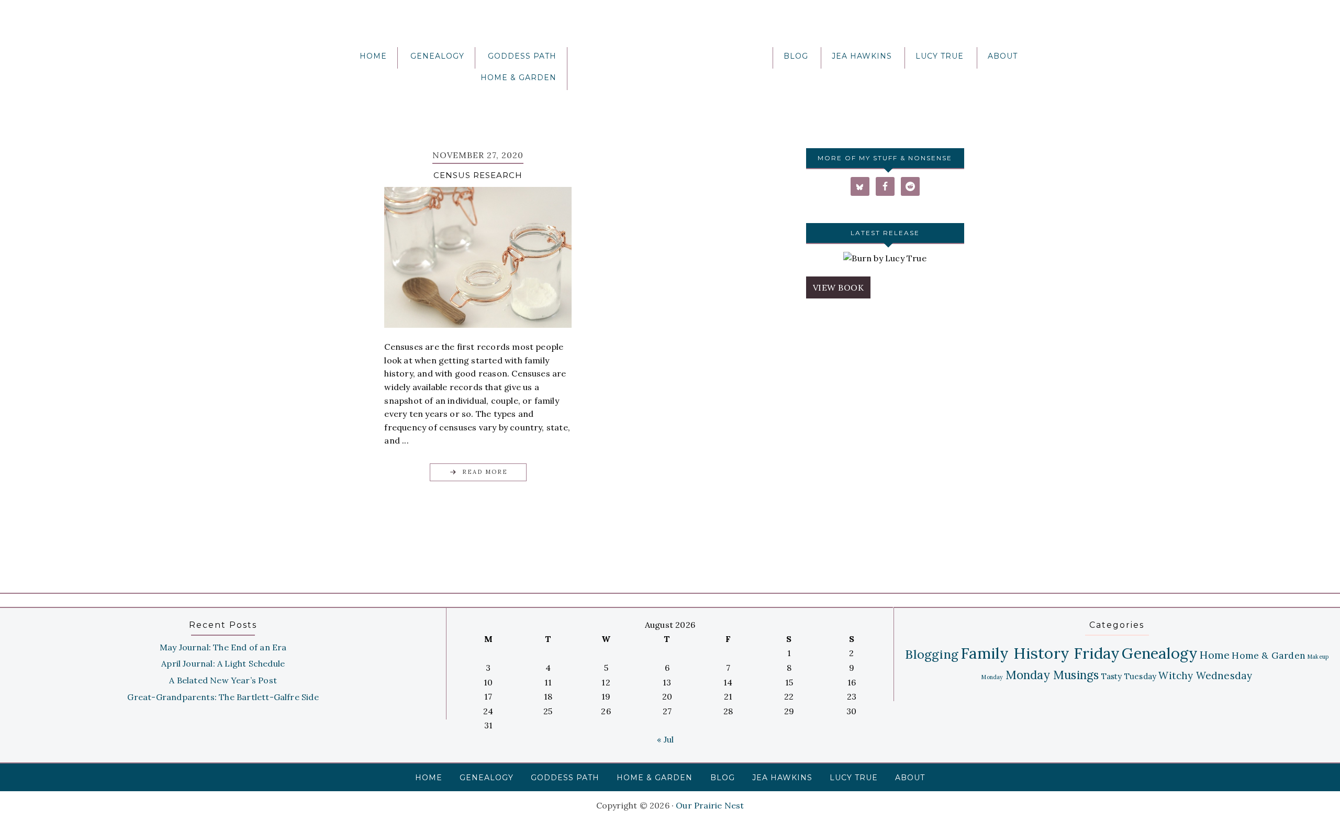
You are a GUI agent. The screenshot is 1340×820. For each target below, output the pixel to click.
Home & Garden (1268, 655)
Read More (485, 471)
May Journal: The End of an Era (223, 647)
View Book (838, 287)
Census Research (477, 175)
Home (1215, 654)
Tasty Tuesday (1129, 676)
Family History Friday (1040, 653)
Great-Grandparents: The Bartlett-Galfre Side (222, 697)
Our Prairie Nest (670, 60)
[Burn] (884, 258)
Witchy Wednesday (1205, 675)
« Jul (665, 739)
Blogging (931, 654)
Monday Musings (1052, 674)
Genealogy (1160, 653)
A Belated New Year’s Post (223, 680)
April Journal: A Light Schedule (223, 663)
